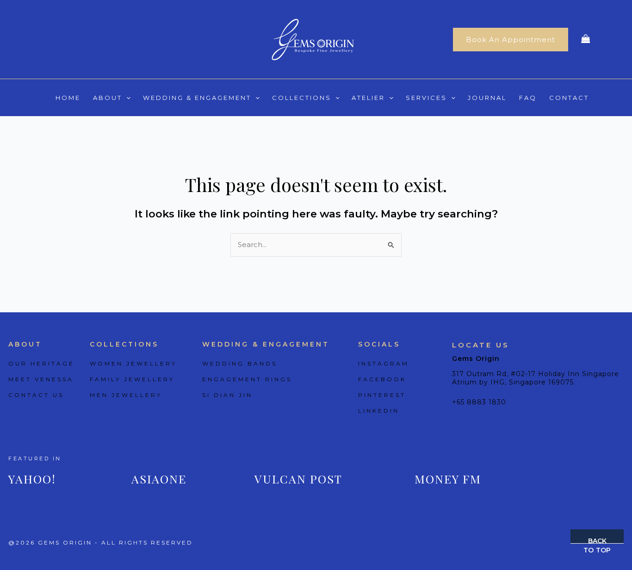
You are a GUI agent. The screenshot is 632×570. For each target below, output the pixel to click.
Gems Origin (476, 358)
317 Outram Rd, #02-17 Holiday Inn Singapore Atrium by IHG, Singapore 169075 (535, 378)
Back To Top (597, 540)
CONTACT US (36, 394)
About (107, 97)
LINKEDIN (378, 410)
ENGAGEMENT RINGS (247, 379)
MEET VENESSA (41, 379)
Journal (487, 97)
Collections (301, 97)
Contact (569, 97)
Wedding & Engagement (197, 97)
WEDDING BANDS (239, 363)
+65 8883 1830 (479, 402)
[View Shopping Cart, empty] (585, 39)
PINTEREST (382, 394)
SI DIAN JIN (227, 394)
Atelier (368, 97)
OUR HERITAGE (41, 363)
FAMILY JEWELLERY (132, 379)
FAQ (528, 97)
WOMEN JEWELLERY (133, 363)
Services (426, 97)
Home (68, 97)
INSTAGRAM (383, 363)
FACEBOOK (382, 379)
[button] (510, 39)
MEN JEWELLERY (126, 394)
